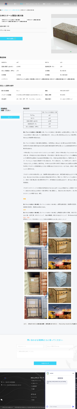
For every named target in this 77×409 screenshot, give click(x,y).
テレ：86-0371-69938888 (8, 382)
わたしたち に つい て (32, 4)
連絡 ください (47, 4)
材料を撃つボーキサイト (51, 323)
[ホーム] (6, 3)
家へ (15, 4)
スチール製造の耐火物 (14, 10)
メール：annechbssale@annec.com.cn (11, 385)
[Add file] (47, 406)
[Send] (73, 406)
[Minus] (73, 373)
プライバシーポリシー (7, 407)
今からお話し (10, 38)
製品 (21, 4)
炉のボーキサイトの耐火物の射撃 (36, 323)
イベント (57, 4)
